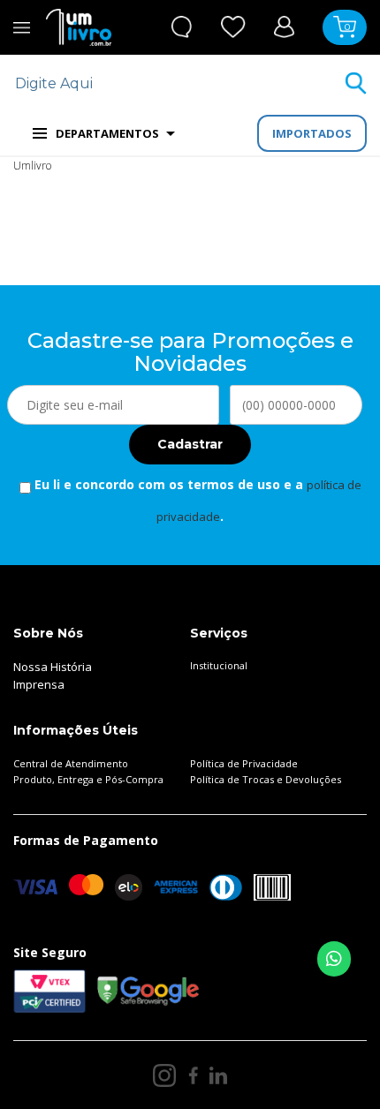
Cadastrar (190, 444)
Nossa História (52, 667)
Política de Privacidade (244, 763)
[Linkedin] (218, 1075)
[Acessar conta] (284, 26)
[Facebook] (193, 1075)
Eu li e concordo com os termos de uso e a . (196, 500)
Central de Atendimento (70, 763)
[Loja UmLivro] (78, 27)
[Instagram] (164, 1075)
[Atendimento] (181, 27)
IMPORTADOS (312, 133)
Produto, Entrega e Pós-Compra (88, 779)
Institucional (218, 665)
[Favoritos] (233, 27)
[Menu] (21, 27)
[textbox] (179, 83)
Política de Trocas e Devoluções (265, 779)
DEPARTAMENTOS (107, 133)
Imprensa (39, 684)
